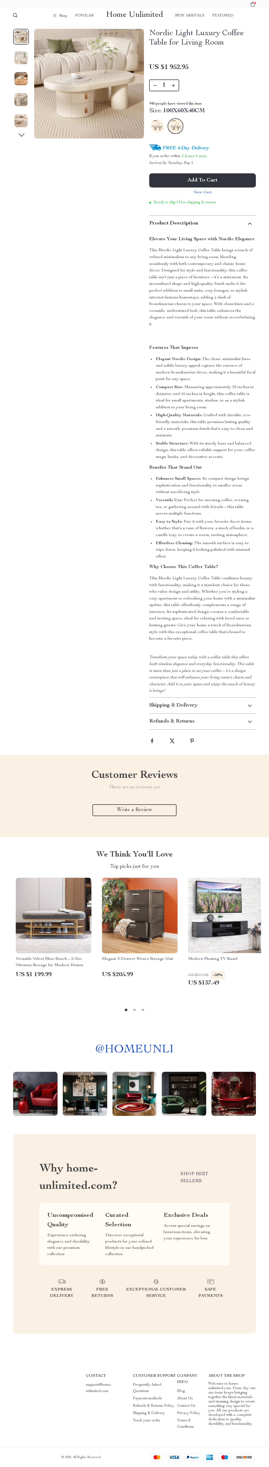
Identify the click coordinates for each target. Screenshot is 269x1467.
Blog (181, 1391)
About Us (185, 1398)
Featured (223, 16)
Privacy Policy (188, 1413)
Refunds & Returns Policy (153, 1406)
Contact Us (186, 1406)
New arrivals (189, 16)
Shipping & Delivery (149, 1413)
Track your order (146, 1420)
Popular (84, 16)
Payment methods (147, 1398)
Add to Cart (203, 180)
